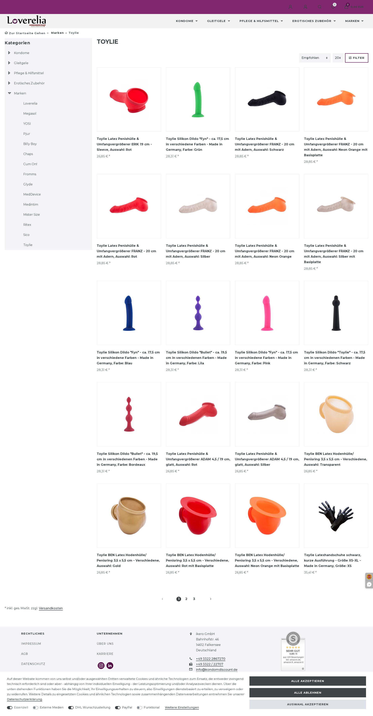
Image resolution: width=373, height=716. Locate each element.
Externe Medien (52, 707)
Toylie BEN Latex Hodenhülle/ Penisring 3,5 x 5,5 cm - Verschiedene (335, 459)
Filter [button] (358, 58)
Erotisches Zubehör (312, 21)
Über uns (105, 643)
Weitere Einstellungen (182, 707)
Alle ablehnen (307, 692)
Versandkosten (51, 608)
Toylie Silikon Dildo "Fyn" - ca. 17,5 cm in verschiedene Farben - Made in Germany (197, 144)
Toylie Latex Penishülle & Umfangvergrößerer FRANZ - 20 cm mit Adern (264, 144)
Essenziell (21, 707)
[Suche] (320, 7)
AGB (24, 654)
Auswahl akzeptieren (307, 704)
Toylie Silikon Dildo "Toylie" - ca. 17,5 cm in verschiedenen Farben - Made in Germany (334, 358)
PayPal (127, 707)
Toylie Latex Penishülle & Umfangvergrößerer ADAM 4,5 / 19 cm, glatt (198, 459)
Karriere (105, 654)
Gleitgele (217, 21)
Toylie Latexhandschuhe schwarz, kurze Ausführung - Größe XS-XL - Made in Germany (332, 560)
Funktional (151, 707)
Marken (352, 21)
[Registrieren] (306, 7)
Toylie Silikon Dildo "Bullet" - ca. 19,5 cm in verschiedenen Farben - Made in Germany (196, 358)
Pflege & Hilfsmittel (260, 21)
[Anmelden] (291, 7)
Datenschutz (33, 664)
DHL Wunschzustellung (92, 707)
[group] (129, 99)
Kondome (185, 21)
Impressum (31, 643)
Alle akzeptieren (307, 681)
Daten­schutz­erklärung (24, 699)
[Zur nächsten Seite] (206, 599)
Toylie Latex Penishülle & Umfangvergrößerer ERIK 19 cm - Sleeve (124, 144)
